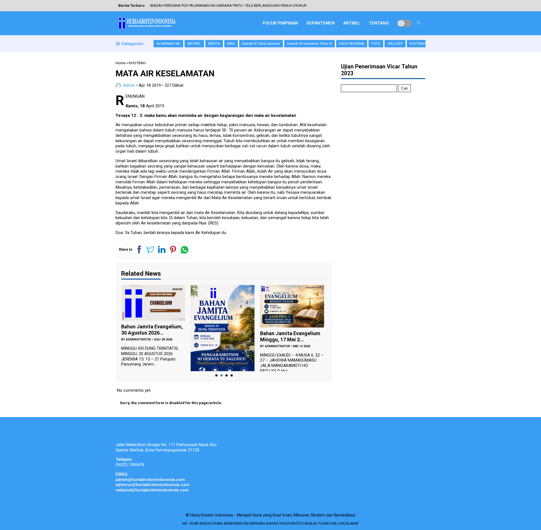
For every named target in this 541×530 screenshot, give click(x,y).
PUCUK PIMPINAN (280, 23)
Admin (129, 85)
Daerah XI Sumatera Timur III (309, 43)
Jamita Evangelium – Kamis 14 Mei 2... (296, 336)
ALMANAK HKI (168, 43)
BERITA (214, 43)
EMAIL (122, 474)
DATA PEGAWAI (351, 43)
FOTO (375, 43)
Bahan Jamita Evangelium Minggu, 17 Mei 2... (233, 336)
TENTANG (379, 23)
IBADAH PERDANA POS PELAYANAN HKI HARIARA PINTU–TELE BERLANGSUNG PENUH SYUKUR (228, 5)
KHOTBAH (418, 43)
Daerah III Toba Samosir (261, 43)
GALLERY (395, 43)
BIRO (231, 43)
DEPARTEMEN (321, 23)
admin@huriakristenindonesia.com (150, 479)
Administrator (219, 346)
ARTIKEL (351, 23)
